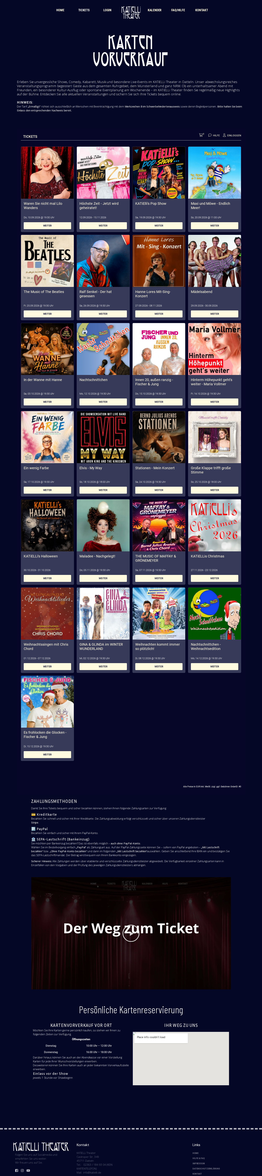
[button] (131, 933)
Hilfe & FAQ (198, 1158)
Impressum (198, 1163)
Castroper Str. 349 (88, 1157)
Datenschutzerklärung (206, 1168)
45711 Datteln (85, 1160)
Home (195, 1153)
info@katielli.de (92, 1172)
